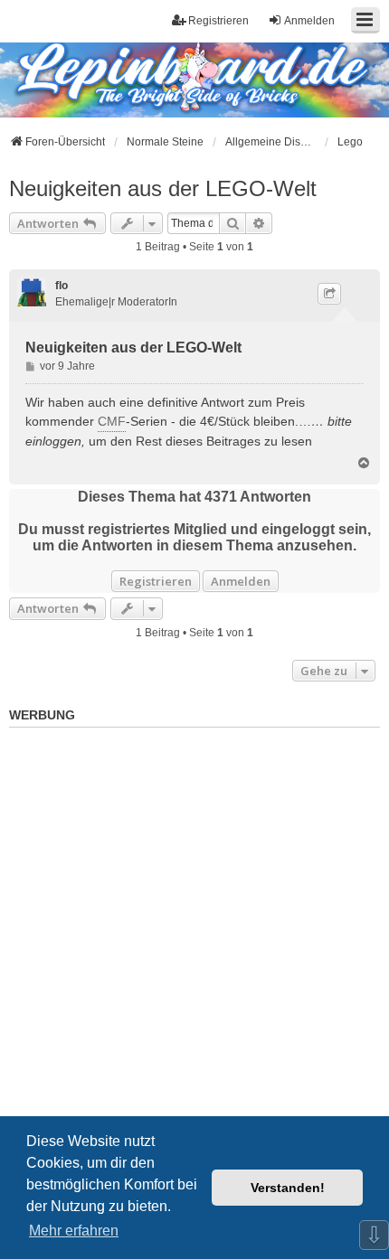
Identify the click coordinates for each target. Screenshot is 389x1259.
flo (61, 285)
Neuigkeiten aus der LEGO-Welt (163, 188)
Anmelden (240, 581)
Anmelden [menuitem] (309, 20)
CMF (112, 421)
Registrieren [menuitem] (218, 20)
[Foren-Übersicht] (165, 78)
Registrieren (155, 581)
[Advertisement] (194, 929)
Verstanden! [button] (288, 1187)
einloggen (53, 441)
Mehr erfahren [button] (74, 1230)
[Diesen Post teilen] (329, 294)
